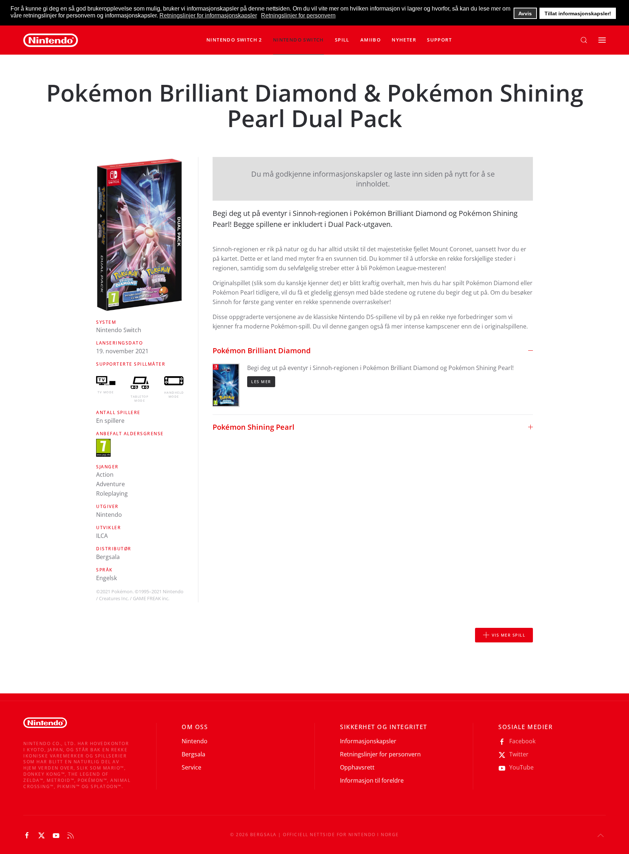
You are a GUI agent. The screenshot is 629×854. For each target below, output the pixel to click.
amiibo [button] (370, 39)
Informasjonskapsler (368, 741)
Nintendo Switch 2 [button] (234, 39)
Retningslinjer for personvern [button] (298, 15)
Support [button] (439, 39)
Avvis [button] (525, 13)
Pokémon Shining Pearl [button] (253, 427)
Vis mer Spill (509, 635)
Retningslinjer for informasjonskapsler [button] (208, 15)
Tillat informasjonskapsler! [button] (578, 13)
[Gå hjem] (50, 40)
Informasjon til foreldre (372, 780)
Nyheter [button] (404, 39)
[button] (298, 40)
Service (191, 767)
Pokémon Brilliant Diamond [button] (261, 350)
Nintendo (194, 741)
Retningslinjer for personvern (380, 754)
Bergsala (193, 754)
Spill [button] (342, 39)
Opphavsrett (357, 767)
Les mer (261, 381)
